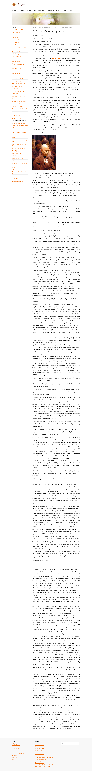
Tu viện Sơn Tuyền (39, 763)
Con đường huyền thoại (17, 29)
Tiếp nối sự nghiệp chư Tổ (18, 54)
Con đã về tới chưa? (16, 115)
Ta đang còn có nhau (17, 86)
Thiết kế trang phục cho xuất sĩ (19, 156)
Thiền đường (49, 10)
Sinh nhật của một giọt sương (19, 101)
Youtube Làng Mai (16, 745)
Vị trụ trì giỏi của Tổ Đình (18, 181)
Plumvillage (38, 743)
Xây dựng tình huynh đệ (17, 81)
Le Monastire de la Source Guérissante (44, 757)
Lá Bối (13, 759)
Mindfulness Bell (15, 755)
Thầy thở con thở (16, 73)
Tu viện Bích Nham (39, 754)
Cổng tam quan (41, 10)
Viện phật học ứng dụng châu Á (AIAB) (44, 766)
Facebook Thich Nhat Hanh (18, 746)
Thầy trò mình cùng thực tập (18, 96)
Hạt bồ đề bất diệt (16, 51)
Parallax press (15, 757)
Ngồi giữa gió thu (16, 37)
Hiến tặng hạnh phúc (17, 56)
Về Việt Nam (15, 178)
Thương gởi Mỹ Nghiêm (18, 158)
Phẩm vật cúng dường (17, 32)
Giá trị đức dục (15, 93)
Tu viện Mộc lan (39, 752)
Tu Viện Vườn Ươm (39, 748)
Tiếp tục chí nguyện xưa (17, 161)
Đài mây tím (70, 10)
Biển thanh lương (16, 42)
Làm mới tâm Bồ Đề (16, 104)
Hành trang (15, 130)
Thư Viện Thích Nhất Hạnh (18, 753)
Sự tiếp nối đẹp (15, 88)
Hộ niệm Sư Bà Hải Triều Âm (19, 132)
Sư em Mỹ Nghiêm (16, 151)
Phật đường (56, 10)
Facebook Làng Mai (16, 748)
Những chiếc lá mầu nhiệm (18, 113)
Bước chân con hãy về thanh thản (20, 83)
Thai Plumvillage (39, 746)
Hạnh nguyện (15, 34)
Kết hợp (14, 137)
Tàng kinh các (63, 10)
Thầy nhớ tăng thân (16, 153)
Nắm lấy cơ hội (15, 40)
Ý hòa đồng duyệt (16, 45)
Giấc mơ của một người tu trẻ (19, 120)
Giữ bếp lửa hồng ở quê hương (19, 123)
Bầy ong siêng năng (16, 59)
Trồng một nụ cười (16, 98)
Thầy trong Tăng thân (17, 68)
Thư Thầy (14, 27)
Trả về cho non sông (16, 71)
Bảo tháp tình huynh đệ (17, 106)
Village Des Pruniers (39, 745)
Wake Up (14, 761)
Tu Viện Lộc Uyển (39, 750)
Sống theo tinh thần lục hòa (18, 148)
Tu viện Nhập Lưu (39, 761)
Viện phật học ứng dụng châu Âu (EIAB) (44, 764)
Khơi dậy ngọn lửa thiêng (18, 91)
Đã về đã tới (15, 10)
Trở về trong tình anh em (18, 176)
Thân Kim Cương (16, 76)
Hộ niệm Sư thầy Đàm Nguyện (19, 135)
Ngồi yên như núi (16, 61)
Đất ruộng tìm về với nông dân (19, 78)
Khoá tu (34, 10)
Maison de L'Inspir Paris (40, 759)
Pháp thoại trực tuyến (17, 743)
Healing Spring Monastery (41, 755)
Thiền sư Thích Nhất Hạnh (25, 10)
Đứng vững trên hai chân (18, 118)
